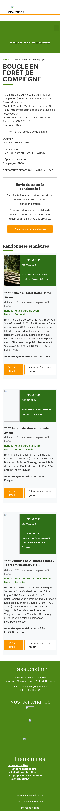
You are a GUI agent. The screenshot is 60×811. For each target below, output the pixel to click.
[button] (56, 28)
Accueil (6, 59)
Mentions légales (30, 808)
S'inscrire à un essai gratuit (40, 369)
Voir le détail (11, 369)
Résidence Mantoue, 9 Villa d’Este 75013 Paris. (30, 681)
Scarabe (38, 801)
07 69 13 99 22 (33, 690)
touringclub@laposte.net (34, 686)
